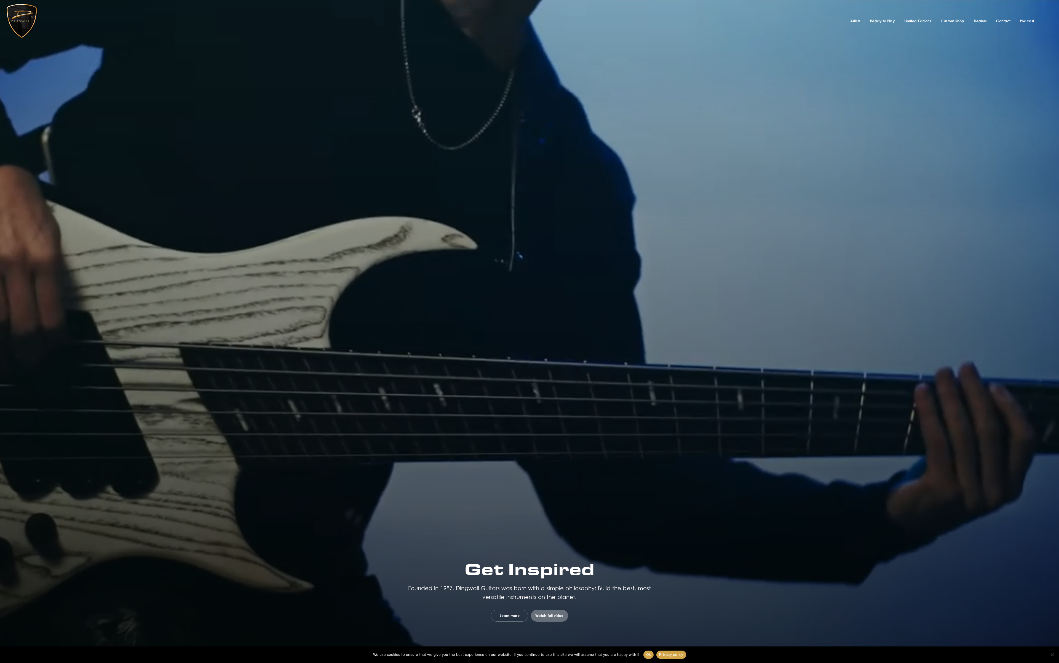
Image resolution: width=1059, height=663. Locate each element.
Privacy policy (671, 654)
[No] (1052, 654)
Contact (1003, 21)
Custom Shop (952, 21)
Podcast (1027, 21)
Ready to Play (882, 21)
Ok (648, 654)
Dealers (980, 21)
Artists (855, 21)
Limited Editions (918, 21)
